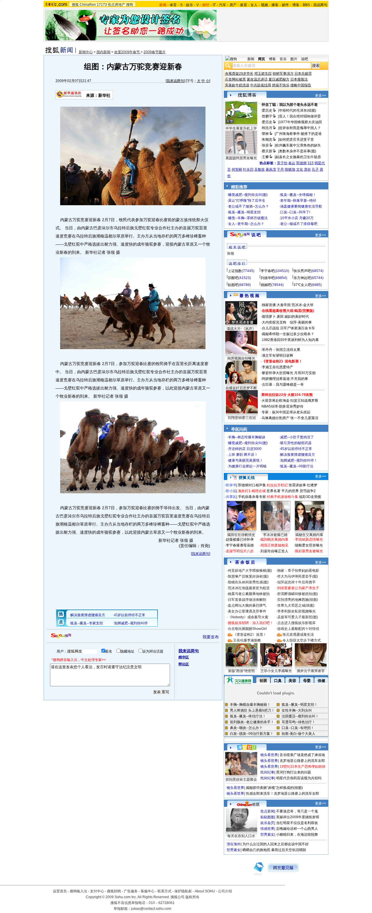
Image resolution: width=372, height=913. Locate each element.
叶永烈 (248, 169)
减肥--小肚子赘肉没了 (297, 437)
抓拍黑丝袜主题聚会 (241, 780)
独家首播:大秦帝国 (276, 305)
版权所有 (192, 897)
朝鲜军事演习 (283, 74)
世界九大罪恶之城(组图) (295, 605)
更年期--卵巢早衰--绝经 (298, 201)
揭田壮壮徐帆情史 (241, 535)
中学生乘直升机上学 (241, 128)
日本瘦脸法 (299, 79)
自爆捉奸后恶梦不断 (241, 388)
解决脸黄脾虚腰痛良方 (297, 455)
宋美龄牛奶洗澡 (237, 85)
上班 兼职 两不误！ (243, 455)
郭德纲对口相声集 (252, 485)
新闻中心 (86, 52)
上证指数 (235, 271)
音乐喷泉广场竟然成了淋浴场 (302, 755)
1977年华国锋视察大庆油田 (300, 122)
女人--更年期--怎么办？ (246, 224)
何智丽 (237, 169)
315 (310, 163)
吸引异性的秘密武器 (296, 443)
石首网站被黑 (235, 79)
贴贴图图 (267, 817)
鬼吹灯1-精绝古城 (252, 491)
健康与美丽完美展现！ (245, 460)
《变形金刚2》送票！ (250, 635)
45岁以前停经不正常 (296, 449)
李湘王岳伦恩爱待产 (277, 367)
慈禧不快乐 (280, 85)
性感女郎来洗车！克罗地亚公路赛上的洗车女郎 (282, 793)
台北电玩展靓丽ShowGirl (247, 629)
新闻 (250, 59)
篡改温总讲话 (257, 79)
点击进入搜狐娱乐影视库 (296, 623)
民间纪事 (267, 772)
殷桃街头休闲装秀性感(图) (248, 582)
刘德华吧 (268, 278)
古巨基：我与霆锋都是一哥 (283, 385)
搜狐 (75, 5)
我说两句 (320, 5)
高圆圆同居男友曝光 (241, 158)
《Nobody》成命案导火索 (248, 617)
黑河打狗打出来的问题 (293, 772)
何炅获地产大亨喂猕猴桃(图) (250, 571)
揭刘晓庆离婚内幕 (274, 539)
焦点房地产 (116, 5)
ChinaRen (88, 5)
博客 (295, 5)
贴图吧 (233, 285)
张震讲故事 (297, 485)
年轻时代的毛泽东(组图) (297, 110)
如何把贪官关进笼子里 (296, 139)
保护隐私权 (183, 891)
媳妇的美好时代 (297, 317)
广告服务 (131, 891)
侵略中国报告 (300, 85)
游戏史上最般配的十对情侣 (298, 629)
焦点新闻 (267, 811)
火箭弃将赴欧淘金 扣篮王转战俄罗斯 (290, 401)
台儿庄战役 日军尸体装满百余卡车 (288, 328)
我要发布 (211, 637)
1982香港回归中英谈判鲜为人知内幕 (290, 340)
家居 (243, 5)
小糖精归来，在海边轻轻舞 (297, 834)
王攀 (265, 157)
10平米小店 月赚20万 (297, 218)
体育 (173, 5)
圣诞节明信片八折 (240, 551)
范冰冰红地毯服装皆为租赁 (249, 588)
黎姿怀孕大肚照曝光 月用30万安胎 (289, 373)
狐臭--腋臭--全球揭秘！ (298, 195)
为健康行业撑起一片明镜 (247, 466)
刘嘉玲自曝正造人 (274, 551)
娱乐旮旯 (267, 823)
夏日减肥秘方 (279, 79)
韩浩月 (267, 128)
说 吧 (256, 235)
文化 (299, 169)
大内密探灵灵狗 (274, 322)
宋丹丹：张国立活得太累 (281, 350)
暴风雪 (271, 169)
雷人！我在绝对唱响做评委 (300, 116)
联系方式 (164, 891)
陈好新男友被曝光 (309, 551)
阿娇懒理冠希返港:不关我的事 (285, 379)
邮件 (285, 5)
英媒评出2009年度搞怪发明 (297, 817)
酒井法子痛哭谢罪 (311, 671)
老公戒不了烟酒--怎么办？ (248, 206)
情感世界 (267, 829)
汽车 (222, 5)
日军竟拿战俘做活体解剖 (247, 600)
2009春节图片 (155, 52)
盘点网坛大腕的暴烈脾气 (247, 605)
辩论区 (183, 664)
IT (214, 5)
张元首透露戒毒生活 (298, 635)
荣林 (265, 134)
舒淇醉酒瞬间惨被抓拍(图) (297, 594)
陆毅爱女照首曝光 (309, 545)
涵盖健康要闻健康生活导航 (301, 206)
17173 (102, 5)
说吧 (304, 59)
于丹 (280, 169)
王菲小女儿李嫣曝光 (276, 671)
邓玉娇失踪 (263, 74)
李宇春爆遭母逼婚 (240, 545)
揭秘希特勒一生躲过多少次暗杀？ (288, 334)
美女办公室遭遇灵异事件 (247, 611)
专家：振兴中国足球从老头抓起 (286, 412)
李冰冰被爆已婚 (275, 535)
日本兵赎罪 (303, 74)
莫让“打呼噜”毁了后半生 (246, 201)
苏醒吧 (233, 278)
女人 (254, 5)
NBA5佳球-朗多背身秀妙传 (282, 406)
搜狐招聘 (114, 891)
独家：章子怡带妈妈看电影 (298, 571)
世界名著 (273, 491)
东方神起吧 (302, 278)
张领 (230, 253)
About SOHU (205, 891)
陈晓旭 (290, 169)
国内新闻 (103, 52)
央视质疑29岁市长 (239, 74)
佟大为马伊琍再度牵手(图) (297, 576)
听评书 (231, 485)
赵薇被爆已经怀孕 (240, 539)
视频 (264, 5)
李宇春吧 (268, 271)
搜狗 (129, 5)
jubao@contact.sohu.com (151, 909)
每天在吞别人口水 (241, 836)
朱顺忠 (267, 139)
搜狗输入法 (78, 891)
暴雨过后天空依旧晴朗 (288, 850)
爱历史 (267, 110)
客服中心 (148, 891)
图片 (293, 59)
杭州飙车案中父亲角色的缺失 (298, 145)
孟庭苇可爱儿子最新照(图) (297, 617)
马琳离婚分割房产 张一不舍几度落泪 (290, 418)
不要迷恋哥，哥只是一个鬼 (297, 811)
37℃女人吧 (302, 285)
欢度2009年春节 (127, 52)
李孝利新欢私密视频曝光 (296, 611)
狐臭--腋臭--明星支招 (244, 212)
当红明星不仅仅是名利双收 (297, 823)
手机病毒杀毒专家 (252, 497)
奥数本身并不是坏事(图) (297, 151)
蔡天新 (267, 151)
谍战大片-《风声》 (241, 329)
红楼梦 (312, 485)
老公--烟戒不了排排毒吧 (298, 224)
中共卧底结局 (260, 85)
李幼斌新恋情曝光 (309, 539)
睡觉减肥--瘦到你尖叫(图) (248, 195)
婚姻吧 (266, 285)
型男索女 (267, 834)
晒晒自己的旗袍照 (256, 850)
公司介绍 (225, 891)
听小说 (231, 491)
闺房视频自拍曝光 (241, 358)
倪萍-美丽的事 (301, 322)
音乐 (283, 59)
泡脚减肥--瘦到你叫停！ (298, 460)
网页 (261, 59)
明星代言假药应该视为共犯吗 (298, 778)
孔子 (315, 169)
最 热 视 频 (249, 295)
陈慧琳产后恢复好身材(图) (248, 576)
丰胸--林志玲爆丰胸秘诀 (246, 437)
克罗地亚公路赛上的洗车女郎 (302, 761)
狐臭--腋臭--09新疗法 (296, 466)
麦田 (280, 317)
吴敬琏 (259, 169)
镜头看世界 (269, 755)
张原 (265, 145)
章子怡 (282, 163)
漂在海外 (234, 844)
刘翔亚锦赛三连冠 (242, 418)
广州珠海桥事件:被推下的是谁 (299, 134)
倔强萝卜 (269, 317)
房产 (233, 5)
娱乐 (189, 5)
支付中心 (97, 891)
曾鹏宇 (267, 116)
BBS (306, 5)
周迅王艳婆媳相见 (274, 545)
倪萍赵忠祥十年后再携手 (296, 582)
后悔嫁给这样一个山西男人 (297, 829)
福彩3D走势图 (310, 497)
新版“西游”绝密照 (241, 671)
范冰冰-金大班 (302, 305)
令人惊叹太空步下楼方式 (301, 640)
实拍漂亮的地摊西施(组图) (297, 600)
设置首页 (60, 891)
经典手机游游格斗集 (282, 497)
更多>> (320, 96)
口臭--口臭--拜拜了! (295, 212)
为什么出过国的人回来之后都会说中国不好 (275, 844)
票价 (307, 169)
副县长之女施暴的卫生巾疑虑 (298, 157)
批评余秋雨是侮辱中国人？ (300, 128)
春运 (291, 163)
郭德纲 (301, 163)
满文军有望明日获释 (277, 355)
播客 (274, 5)
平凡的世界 (290, 491)
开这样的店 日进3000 (245, 449)
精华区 (183, 657)
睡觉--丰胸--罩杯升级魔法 (248, 218)
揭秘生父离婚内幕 (309, 535)
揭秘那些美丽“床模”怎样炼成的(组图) (274, 788)
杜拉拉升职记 (277, 485)
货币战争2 (308, 491)
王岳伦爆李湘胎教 (247, 640)
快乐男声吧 (302, 271)
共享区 (231, 497)
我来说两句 (175, 81)
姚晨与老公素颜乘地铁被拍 (249, 594)
